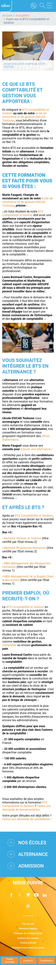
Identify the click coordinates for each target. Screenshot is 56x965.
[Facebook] (11, 895)
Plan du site (28, 923)
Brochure (28, 960)
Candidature (46, 960)
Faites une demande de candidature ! (27, 819)
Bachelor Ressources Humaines (25, 548)
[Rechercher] (41, 6)
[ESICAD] (6, 6)
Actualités (22, 15)
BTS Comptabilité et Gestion (22, 213)
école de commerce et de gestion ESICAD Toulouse (24, 116)
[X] (19, 895)
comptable (9, 645)
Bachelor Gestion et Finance (22, 538)
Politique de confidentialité (28, 933)
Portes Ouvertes (9, 960)
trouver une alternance (36, 449)
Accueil (7, 15)
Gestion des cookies (28, 938)
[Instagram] (28, 895)
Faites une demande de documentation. (26, 807)
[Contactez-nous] (28, 906)
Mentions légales (28, 928)
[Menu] (49, 6)
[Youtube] (36, 895)
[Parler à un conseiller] (34, 6)
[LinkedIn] (44, 895)
